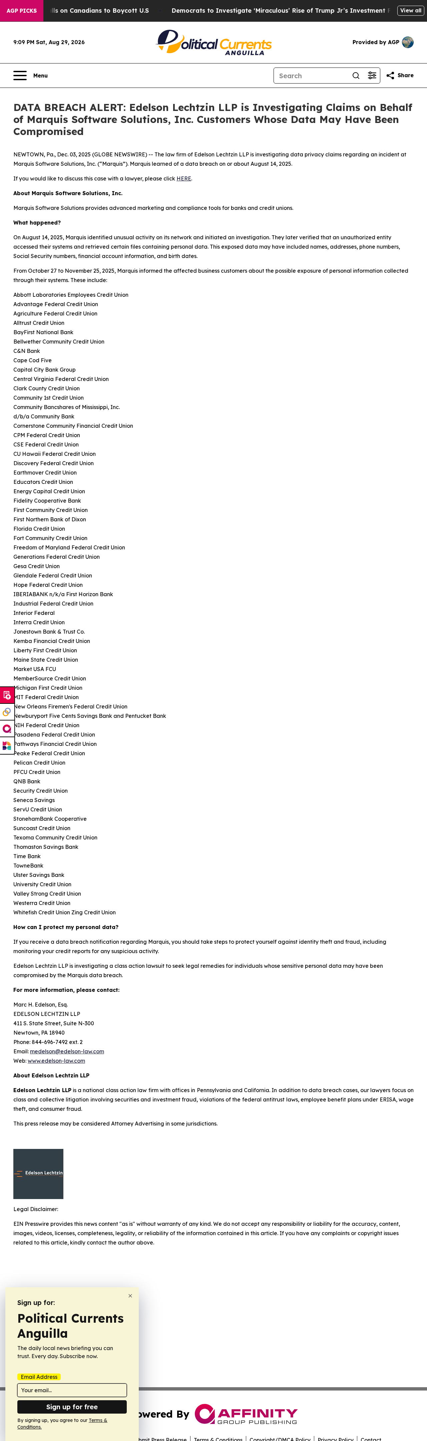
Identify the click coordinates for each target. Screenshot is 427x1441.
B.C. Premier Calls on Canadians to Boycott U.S (77, 10)
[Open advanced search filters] (372, 75)
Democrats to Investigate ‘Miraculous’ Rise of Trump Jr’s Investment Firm (286, 10)
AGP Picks (22, 10)
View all (410, 10)
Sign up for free (72, 1407)
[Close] (130, 1296)
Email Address (39, 1376)
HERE (183, 178)
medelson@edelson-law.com (67, 1051)
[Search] (356, 75)
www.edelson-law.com (56, 1060)
